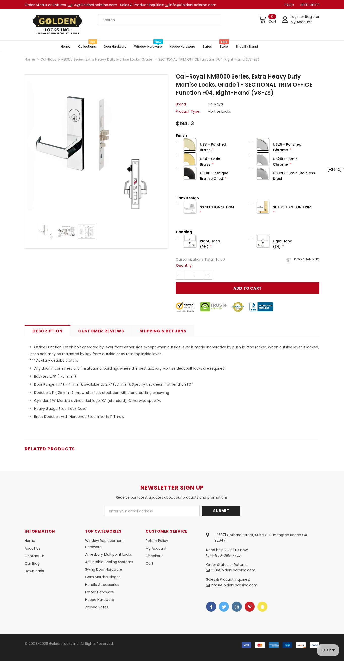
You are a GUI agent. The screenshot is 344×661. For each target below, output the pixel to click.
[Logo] (57, 24)
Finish (181, 135)
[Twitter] (224, 607)
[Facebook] (211, 607)
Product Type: (188, 111)
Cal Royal (216, 104)
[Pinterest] (250, 607)
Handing (184, 232)
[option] (96, 146)
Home (30, 59)
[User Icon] (285, 19)
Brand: (181, 104)
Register (312, 16)
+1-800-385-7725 (225, 555)
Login (296, 16)
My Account (301, 21)
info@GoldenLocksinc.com (192, 4)
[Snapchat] (262, 607)
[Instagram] (237, 607)
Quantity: (184, 265)
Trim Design (187, 198)
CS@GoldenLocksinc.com (94, 4)
